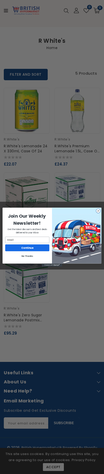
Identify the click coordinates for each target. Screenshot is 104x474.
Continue (27, 248)
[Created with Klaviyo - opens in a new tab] (52, 264)
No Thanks (27, 256)
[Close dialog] (98, 211)
